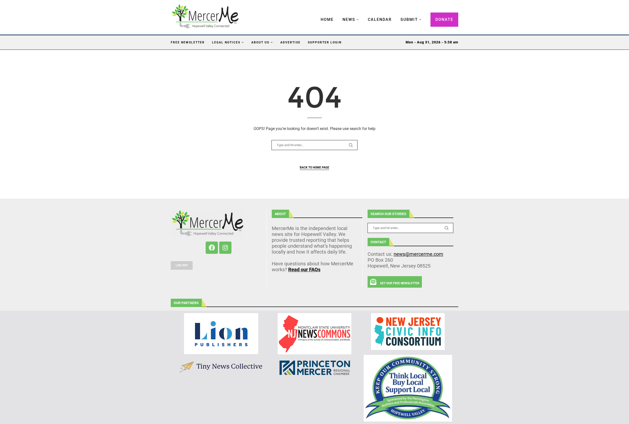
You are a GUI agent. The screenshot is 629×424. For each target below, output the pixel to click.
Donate (444, 19)
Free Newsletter (188, 42)
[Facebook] (212, 248)
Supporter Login (325, 42)
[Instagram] (225, 248)
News (349, 19)
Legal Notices (226, 42)
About (280, 214)
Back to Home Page (314, 167)
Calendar (380, 19)
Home (327, 19)
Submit (409, 19)
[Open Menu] (315, 15)
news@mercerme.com (418, 254)
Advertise (290, 42)
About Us (260, 42)
